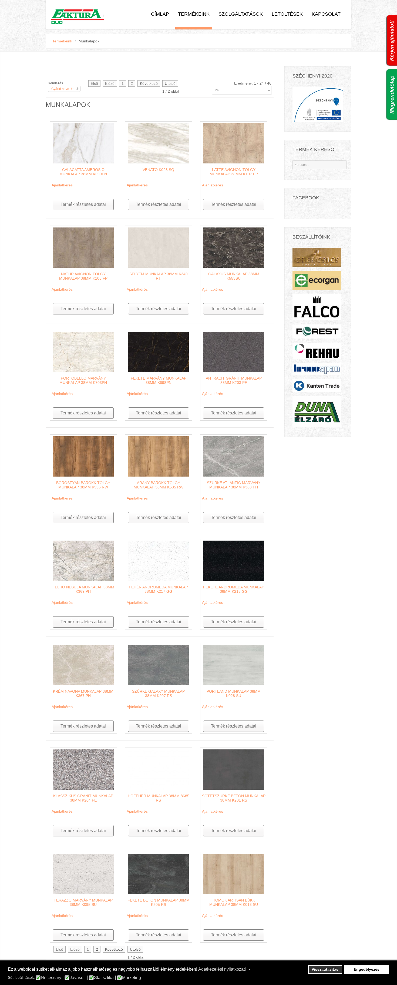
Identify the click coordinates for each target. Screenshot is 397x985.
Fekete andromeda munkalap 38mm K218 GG (233, 589)
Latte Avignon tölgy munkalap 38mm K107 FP (234, 171)
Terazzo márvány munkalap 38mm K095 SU (83, 902)
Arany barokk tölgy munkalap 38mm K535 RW (158, 485)
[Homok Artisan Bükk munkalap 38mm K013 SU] (233, 873)
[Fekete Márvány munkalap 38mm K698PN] (158, 351)
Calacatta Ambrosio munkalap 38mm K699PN (83, 171)
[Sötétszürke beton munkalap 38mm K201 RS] (233, 769)
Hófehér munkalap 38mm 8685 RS (158, 798)
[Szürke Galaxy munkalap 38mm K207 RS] (158, 664)
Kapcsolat (326, 14)
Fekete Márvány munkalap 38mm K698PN (158, 380)
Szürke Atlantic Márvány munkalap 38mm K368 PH (233, 485)
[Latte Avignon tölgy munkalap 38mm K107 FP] (233, 143)
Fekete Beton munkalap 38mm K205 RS (158, 902)
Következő (149, 83)
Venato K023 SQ (158, 169)
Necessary (51, 978)
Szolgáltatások (240, 14)
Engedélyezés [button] (366, 969)
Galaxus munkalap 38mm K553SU (233, 276)
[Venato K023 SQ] (158, 143)
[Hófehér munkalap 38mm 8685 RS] (158, 769)
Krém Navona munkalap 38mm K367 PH (83, 693)
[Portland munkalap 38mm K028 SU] (233, 664)
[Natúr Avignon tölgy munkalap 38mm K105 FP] (83, 247)
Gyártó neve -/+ (62, 89)
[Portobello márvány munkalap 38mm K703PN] (83, 351)
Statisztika (104, 978)
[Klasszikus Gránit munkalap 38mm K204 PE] (83, 769)
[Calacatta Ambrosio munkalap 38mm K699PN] (83, 143)
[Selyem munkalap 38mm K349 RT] (158, 247)
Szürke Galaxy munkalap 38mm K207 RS (158, 693)
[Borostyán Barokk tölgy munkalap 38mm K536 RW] (83, 456)
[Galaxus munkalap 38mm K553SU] (233, 247)
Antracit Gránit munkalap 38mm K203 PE (234, 380)
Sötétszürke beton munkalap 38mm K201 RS (233, 798)
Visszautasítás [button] (325, 969)
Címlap (160, 14)
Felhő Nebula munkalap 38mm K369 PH (83, 589)
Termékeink (194, 14)
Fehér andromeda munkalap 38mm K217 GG (158, 589)
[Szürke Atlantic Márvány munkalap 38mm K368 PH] (233, 456)
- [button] (249, 969)
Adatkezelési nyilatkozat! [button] (222, 969)
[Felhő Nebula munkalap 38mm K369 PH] (83, 560)
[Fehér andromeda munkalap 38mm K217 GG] (158, 560)
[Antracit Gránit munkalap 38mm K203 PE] (233, 351)
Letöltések (287, 14)
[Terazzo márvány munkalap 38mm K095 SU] (83, 873)
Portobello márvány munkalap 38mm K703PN (83, 380)
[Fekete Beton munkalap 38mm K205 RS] (158, 873)
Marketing (131, 978)
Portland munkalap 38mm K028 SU (234, 693)
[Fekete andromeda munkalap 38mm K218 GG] (233, 560)
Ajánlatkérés (62, 185)
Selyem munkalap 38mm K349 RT (158, 276)
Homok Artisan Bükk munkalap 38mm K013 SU (233, 902)
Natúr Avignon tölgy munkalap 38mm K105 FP (83, 276)
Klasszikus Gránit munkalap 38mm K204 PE (83, 798)
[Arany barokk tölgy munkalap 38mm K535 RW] (158, 456)
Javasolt (78, 978)
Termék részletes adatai (83, 204)
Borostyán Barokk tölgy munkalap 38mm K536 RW (83, 485)
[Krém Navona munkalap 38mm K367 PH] (83, 664)
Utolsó (170, 83)
